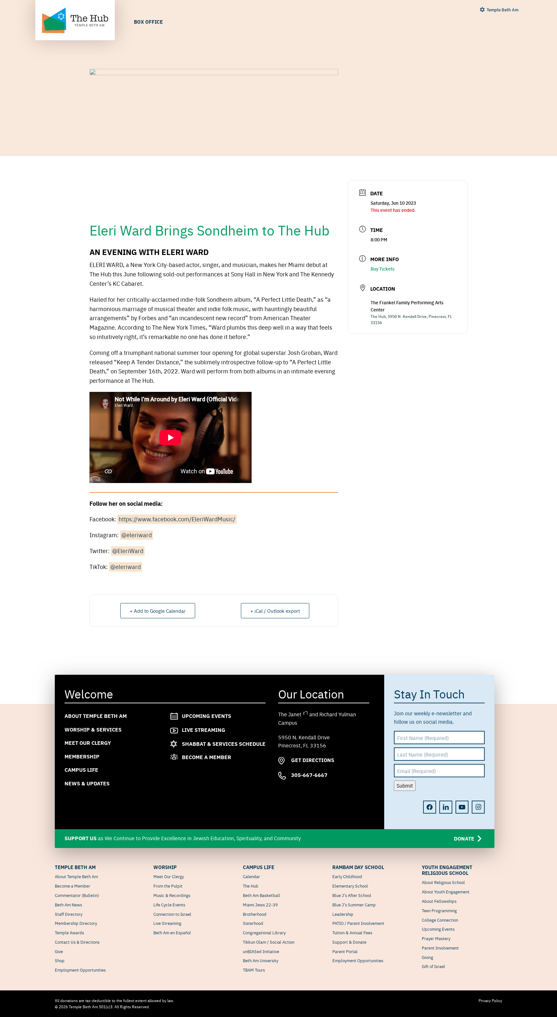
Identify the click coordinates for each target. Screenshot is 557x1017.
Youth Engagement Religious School (447, 870)
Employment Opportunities (80, 970)
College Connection (440, 920)
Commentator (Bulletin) (77, 895)
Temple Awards (69, 932)
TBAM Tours (254, 970)
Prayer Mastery (436, 938)
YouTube (462, 807)
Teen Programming (439, 910)
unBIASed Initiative (261, 951)
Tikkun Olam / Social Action (268, 942)
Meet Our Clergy (88, 743)
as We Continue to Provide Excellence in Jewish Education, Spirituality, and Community (269, 838)
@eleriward (136, 535)
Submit (405, 785)
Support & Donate (349, 942)
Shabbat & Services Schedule (224, 743)
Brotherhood (255, 914)
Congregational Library (264, 932)
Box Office (148, 21)
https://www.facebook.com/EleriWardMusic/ (177, 519)
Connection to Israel (172, 914)
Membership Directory (76, 923)
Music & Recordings (171, 895)
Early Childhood (347, 876)
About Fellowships (439, 901)
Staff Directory (68, 914)
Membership (82, 756)
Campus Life (81, 770)
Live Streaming (203, 729)
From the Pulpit (168, 886)
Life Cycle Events (169, 904)
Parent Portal (345, 951)
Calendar (251, 876)
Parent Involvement (440, 947)
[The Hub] (75, 21)
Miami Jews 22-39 (260, 904)
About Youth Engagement (445, 891)
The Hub (250, 886)
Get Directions (312, 760)
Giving (427, 957)
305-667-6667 (308, 775)
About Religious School (443, 882)
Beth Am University (260, 960)
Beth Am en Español (172, 932)
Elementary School (350, 886)
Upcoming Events (206, 716)
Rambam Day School (358, 867)
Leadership (342, 914)
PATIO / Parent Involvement (358, 923)
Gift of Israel (433, 966)
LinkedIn (445, 807)
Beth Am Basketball (261, 895)
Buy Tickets (383, 268)
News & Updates (87, 783)
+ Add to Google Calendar (158, 610)
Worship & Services (93, 729)
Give (59, 951)
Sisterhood (253, 923)
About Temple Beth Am (96, 716)
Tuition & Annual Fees (352, 932)
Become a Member (206, 757)
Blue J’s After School (351, 895)
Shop (60, 960)
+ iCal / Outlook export (275, 610)
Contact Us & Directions (77, 942)
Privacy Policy (490, 1000)
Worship (165, 867)
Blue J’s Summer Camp (354, 904)
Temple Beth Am (502, 9)
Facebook (429, 807)
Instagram (478, 807)
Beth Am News (68, 904)
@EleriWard (127, 551)
